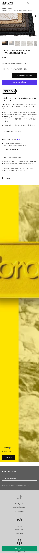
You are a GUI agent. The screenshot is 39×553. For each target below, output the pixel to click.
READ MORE (9, 457)
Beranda (4, 8)
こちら (18, 139)
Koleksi (10, 8)
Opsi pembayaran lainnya (19, 86)
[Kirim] (34, 478)
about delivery (19, 533)
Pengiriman (14, 63)
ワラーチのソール (7, 131)
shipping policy (19, 511)
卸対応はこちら (19, 549)
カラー (4, 66)
